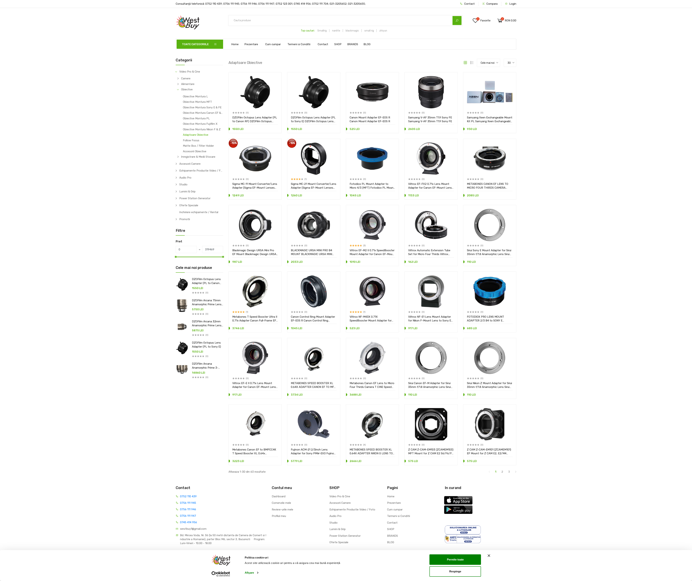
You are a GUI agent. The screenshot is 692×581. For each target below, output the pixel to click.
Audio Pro (185, 177)
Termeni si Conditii (298, 44)
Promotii (184, 219)
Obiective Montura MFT (197, 101)
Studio (183, 184)
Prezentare (251, 44)
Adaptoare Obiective (195, 134)
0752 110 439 (188, 496)
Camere (185, 78)
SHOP (337, 44)
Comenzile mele (281, 503)
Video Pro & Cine (189, 71)
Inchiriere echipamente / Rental (198, 212)
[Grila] (465, 62)
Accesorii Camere (190, 163)
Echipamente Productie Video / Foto (201, 170)
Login (512, 3)
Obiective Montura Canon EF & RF (203, 112)
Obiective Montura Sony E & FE (202, 107)
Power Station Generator (194, 198)
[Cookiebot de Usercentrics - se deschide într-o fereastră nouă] (221, 574)
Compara (492, 3)
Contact (469, 3)
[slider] (175, 257)
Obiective (187, 89)
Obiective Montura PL (196, 118)
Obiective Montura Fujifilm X (200, 123)
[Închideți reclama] (489, 555)
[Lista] (472, 62)
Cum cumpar (273, 44)
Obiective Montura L (195, 96)
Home (235, 44)
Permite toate (455, 559)
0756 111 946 (188, 509)
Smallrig (322, 30)
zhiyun (383, 30)
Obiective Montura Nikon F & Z (202, 129)
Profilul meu (279, 516)
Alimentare (187, 84)
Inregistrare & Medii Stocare (198, 156)
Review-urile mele (282, 509)
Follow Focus (191, 140)
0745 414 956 (188, 522)
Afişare (249, 572)
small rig (369, 30)
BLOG (367, 44)
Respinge (455, 571)
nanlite (336, 30)
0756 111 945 (188, 503)
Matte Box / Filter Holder (198, 145)
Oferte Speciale (188, 205)
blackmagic (352, 30)
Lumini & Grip (187, 191)
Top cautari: (308, 30)
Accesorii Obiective (194, 151)
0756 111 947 (188, 515)
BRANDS (352, 44)
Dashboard (278, 496)
